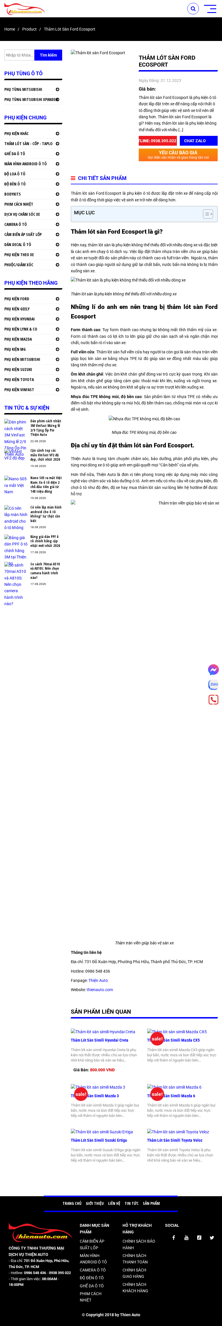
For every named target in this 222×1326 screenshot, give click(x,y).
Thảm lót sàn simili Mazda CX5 (173, 1040)
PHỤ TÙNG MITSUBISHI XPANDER (31, 99)
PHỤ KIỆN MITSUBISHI (22, 359)
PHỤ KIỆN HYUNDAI (19, 319)
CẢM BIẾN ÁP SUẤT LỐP (23, 234)
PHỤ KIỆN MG (15, 349)
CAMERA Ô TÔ (15, 224)
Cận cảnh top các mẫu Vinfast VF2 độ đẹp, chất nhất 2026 (45, 455)
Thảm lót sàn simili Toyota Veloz (175, 1140)
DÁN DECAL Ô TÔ (17, 244)
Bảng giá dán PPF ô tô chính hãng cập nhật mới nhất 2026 (45, 541)
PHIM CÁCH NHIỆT (18, 204)
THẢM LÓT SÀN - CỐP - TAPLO (28, 143)
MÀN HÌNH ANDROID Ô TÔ (25, 163)
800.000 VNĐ (102, 1070)
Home (9, 29)
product (29, 29)
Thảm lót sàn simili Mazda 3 (95, 1096)
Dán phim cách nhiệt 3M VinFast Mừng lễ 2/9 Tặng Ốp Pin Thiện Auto (45, 428)
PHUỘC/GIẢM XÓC (18, 264)
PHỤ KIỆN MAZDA (18, 339)
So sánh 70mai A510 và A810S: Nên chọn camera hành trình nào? (45, 571)
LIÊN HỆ (114, 1203)
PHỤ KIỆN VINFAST (19, 389)
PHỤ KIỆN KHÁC (16, 133)
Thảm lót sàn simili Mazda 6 (171, 1096)
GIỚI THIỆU (95, 1203)
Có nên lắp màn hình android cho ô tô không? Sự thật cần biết (46, 514)
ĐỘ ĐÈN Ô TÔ (15, 184)
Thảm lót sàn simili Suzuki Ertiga (99, 1140)
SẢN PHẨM (151, 1203)
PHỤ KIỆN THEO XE (19, 254)
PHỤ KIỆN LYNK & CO (20, 329)
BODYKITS (12, 194)
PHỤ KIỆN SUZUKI (18, 369)
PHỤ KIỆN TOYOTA (19, 379)
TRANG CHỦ (72, 1203)
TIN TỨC (131, 1203)
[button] (205, 214)
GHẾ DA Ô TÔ (14, 153)
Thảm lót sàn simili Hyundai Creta (100, 1040)
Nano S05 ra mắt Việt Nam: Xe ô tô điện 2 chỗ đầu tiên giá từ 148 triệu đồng (46, 485)
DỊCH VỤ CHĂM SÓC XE (22, 214)
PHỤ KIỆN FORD (16, 298)
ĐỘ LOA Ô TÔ (14, 174)
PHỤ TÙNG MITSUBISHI (23, 89)
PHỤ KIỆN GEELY (16, 309)
